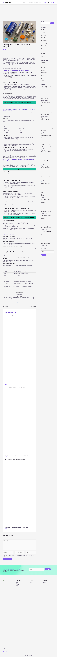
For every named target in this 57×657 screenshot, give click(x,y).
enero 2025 (43, 37)
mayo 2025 (43, 30)
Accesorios (43, 62)
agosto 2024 (43, 45)
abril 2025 (43, 32)
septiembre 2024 (44, 43)
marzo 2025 (43, 34)
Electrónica (43, 70)
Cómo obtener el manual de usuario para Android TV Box (16, 527)
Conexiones (43, 67)
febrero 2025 (43, 35)
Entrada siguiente (32, 306)
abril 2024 (43, 51)
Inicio (17, 582)
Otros (4, 49)
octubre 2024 (43, 42)
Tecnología (43, 80)
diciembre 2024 (44, 38)
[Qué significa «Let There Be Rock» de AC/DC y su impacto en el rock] (46, 154)
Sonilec (8, 2)
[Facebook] (51, 2)
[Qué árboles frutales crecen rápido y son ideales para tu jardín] (46, 107)
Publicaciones (45, 584)
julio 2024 (43, 46)
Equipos (42, 73)
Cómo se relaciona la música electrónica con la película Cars (17, 455)
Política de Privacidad (19, 586)
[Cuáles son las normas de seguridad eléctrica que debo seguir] (46, 236)
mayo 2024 (43, 50)
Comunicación (43, 65)
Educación (43, 69)
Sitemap (17, 588)
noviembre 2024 (44, 40)
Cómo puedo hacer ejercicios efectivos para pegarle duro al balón (18, 383)
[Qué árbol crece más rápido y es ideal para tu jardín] (46, 122)
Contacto (17, 584)
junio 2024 (43, 48)
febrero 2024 (43, 55)
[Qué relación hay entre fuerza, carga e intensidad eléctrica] (46, 170)
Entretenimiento (44, 72)
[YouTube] (53, 2)
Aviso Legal (18, 583)
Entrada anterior (6, 306)
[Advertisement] (28, 11)
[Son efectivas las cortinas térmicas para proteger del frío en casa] (46, 204)
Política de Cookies (19, 585)
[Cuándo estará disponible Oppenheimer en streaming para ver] (46, 138)
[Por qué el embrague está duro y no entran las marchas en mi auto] (46, 220)
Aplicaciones (43, 64)
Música (42, 75)
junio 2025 (43, 29)
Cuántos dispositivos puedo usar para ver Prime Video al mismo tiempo (46, 194)
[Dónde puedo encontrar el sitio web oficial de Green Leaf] (46, 91)
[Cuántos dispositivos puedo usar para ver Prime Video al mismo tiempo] (46, 186)
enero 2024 (43, 56)
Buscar (42, 21)
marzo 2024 (43, 53)
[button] (45, 2)
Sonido (42, 78)
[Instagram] (21, 301)
